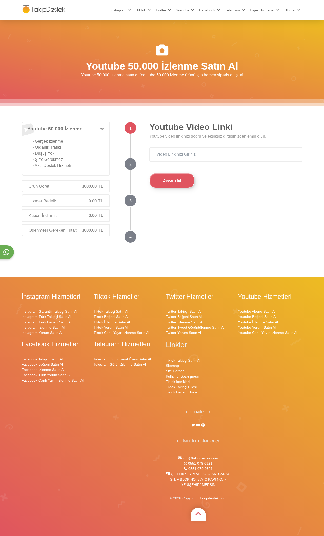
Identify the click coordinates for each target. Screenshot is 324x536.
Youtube (182, 10)
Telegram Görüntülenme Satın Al (120, 364)
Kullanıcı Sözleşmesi (182, 376)
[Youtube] (198, 425)
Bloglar (290, 10)
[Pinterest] (203, 425)
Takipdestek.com (213, 498)
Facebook (207, 10)
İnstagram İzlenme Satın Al (43, 327)
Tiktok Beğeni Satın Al (111, 317)
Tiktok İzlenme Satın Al (112, 322)
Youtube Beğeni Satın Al (257, 317)
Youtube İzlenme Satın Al (258, 322)
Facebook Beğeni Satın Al (42, 364)
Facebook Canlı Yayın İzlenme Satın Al (53, 380)
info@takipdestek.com (200, 458)
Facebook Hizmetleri (51, 344)
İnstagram (118, 10)
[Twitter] (194, 425)
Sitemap (172, 366)
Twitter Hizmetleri (190, 296)
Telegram (232, 10)
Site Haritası (175, 371)
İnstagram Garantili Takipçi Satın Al (49, 311)
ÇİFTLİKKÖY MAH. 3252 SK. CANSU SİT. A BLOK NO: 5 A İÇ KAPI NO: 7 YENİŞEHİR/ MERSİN (200, 479)
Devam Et (171, 180)
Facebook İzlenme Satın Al (43, 370)
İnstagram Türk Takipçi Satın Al (46, 317)
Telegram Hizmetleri (122, 344)
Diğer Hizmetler (262, 10)
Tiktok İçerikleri (178, 382)
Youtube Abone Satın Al (256, 311)
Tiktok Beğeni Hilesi (181, 392)
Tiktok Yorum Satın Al (111, 327)
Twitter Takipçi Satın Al (183, 311)
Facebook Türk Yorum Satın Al (46, 375)
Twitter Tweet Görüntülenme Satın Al (195, 327)
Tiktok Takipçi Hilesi (181, 387)
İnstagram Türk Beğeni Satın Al (46, 322)
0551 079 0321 (199, 463)
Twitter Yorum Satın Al (183, 333)
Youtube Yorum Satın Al (257, 327)
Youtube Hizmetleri (265, 296)
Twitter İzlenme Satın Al (184, 322)
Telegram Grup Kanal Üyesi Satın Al (122, 359)
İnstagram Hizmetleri (51, 296)
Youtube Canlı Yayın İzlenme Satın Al (267, 333)
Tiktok (141, 10)
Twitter (161, 10)
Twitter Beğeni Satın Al (184, 317)
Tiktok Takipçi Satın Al (111, 311)
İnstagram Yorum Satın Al (42, 333)
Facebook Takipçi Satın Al (42, 359)
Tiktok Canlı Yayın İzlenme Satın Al (121, 333)
